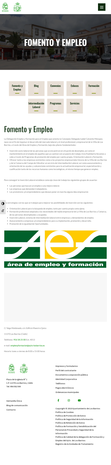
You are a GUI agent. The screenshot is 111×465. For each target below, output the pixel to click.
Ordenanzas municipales (67, 392)
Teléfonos (60, 383)
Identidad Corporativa (66, 379)
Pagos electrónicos (65, 387)
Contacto (11, 409)
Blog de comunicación (17, 405)
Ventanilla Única (14, 400)
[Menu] (101, 7)
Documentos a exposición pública (72, 374)
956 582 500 (15, 386)
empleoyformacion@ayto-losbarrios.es (28, 345)
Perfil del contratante (66, 370)
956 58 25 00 (20, 339)
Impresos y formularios (67, 366)
